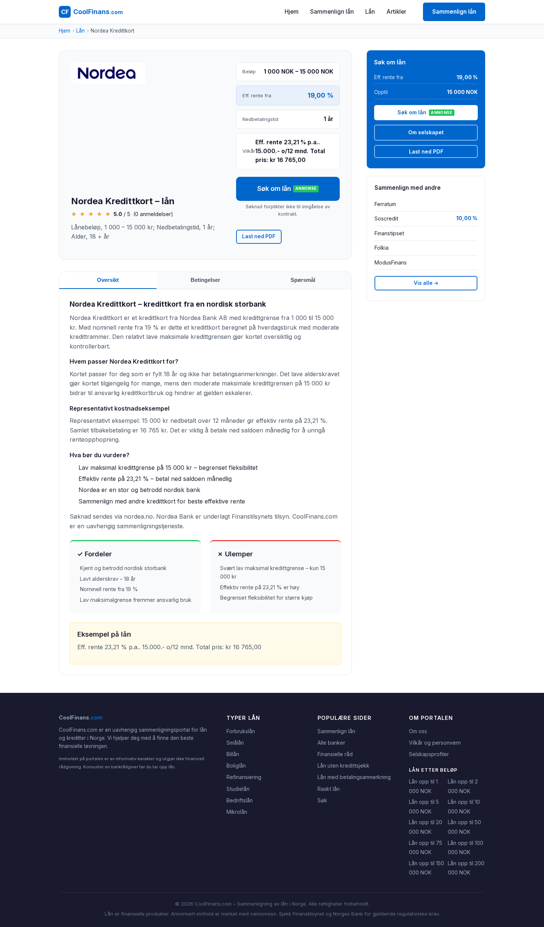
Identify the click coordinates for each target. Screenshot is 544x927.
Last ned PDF (258, 236)
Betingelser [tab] (205, 280)
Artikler (396, 11)
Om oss (418, 731)
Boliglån (236, 765)
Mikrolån (236, 812)
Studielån (237, 789)
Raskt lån (329, 789)
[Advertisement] (147, 140)
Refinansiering (243, 777)
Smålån (235, 742)
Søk (322, 800)
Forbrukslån (240, 731)
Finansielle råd (335, 754)
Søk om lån (287, 188)
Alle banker (331, 742)
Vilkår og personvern (435, 742)
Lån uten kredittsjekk (343, 765)
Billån (232, 754)
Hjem (292, 11)
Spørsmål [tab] (303, 280)
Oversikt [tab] (108, 280)
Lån (370, 11)
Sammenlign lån (332, 11)
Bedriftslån (239, 800)
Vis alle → (426, 283)
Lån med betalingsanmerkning (354, 777)
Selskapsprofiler (429, 754)
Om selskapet (426, 132)
